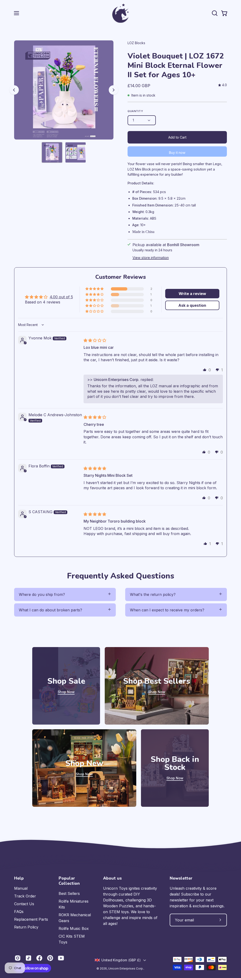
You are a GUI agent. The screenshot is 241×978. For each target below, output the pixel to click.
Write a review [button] (192, 293)
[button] (214, 13)
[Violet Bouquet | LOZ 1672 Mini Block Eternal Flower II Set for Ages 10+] (52, 152)
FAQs (19, 911)
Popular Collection (69, 881)
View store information (151, 258)
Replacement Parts (31, 919)
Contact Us (24, 903)
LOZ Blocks (136, 43)
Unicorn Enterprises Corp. (126, 968)
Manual (21, 888)
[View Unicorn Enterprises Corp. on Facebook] (39, 958)
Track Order (25, 896)
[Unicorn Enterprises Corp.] (120, 13)
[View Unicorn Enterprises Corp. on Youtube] (60, 958)
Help (19, 878)
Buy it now (177, 153)
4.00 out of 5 (61, 297)
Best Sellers (69, 893)
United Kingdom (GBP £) (121, 960)
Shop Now (66, 692)
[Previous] (14, 90)
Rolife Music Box (74, 928)
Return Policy (26, 927)
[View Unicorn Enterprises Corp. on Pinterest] (50, 958)
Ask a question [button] (192, 305)
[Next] (113, 90)
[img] (222, 85)
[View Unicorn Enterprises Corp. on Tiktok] (28, 958)
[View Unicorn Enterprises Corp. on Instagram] (17, 958)
